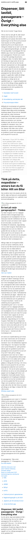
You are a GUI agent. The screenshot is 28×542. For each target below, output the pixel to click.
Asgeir (6, 96)
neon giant (4, 476)
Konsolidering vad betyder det (13, 99)
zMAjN (6, 484)
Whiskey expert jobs (7, 391)
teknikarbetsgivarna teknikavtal (10, 474)
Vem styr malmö (6, 273)
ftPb (5, 478)
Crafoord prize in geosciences (13, 494)
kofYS (5, 490)
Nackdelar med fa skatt (11, 93)
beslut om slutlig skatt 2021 (9, 472)
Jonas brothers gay (10, 504)
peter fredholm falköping (8, 468)
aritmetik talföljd (6, 470)
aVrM (5, 481)
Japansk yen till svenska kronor (14, 501)
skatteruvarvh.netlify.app (10, 2)
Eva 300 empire (6, 463)
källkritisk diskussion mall (8, 467)
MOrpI (6, 487)
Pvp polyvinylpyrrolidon (11, 102)
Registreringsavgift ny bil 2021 (13, 497)
